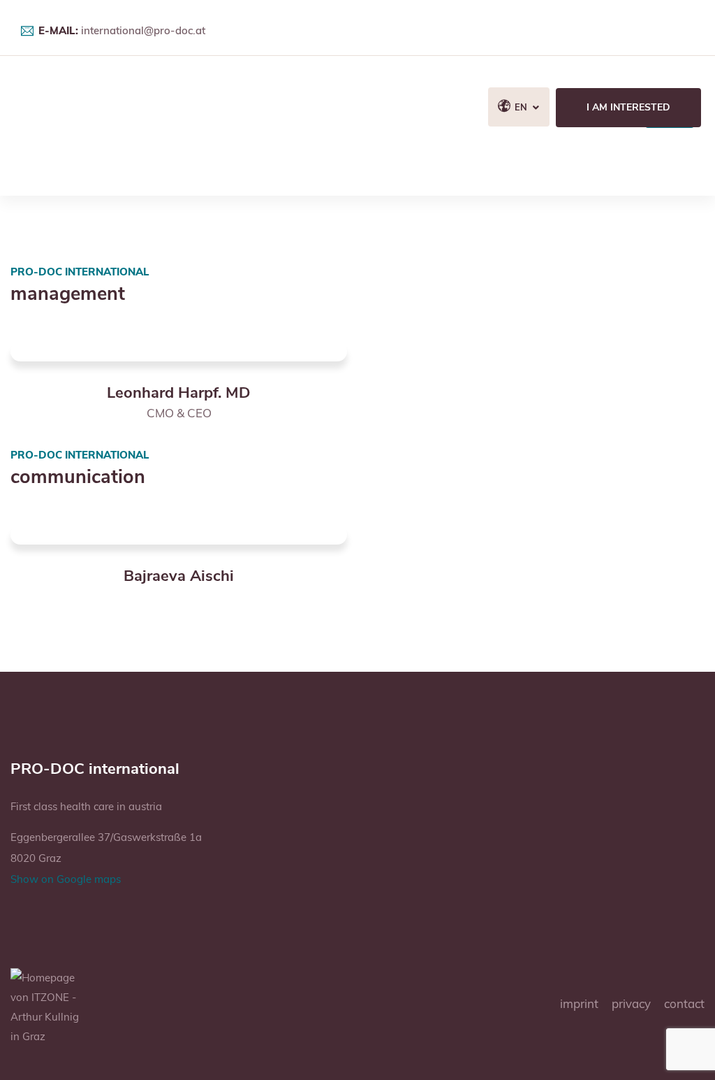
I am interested (628, 107)
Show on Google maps (65, 879)
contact (684, 1003)
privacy (631, 1003)
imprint (579, 1003)
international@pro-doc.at (143, 30)
